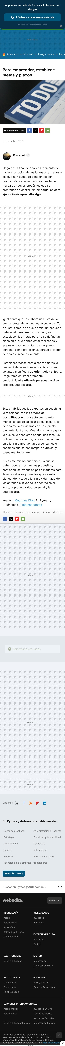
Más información (51, 1042)
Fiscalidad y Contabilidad (47, 837)
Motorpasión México (44, 1023)
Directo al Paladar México (17, 1023)
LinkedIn (45, 802)
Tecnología (39, 843)
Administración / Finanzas (47, 830)
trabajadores (40, 862)
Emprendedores (31, 505)
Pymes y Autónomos (44, 987)
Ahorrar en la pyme (44, 856)
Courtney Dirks (25, 500)
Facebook (29, 130)
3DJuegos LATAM (43, 1008)
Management (11, 843)
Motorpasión (40, 961)
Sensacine (39, 939)
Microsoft (29, 54)
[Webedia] (13, 902)
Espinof (37, 944)
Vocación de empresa (27, 512)
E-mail (47, 130)
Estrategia (9, 837)
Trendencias (10, 982)
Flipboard (41, 130)
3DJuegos (39, 917)
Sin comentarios (16, 130)
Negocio (8, 856)
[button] (21, 155)
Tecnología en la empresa (18, 862)
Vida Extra (39, 922)
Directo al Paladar (13, 961)
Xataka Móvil (10, 922)
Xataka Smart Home (14, 932)
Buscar (61, 887)
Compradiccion (11, 991)
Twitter (35, 130)
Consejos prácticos (14, 830)
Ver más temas (13, 873)
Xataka (7, 917)
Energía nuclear (46, 54)
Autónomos (13, 54)
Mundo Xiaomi (11, 936)
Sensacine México (43, 1013)
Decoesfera (10, 987)
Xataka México (11, 1008)
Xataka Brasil (10, 1013)
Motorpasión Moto (43, 965)
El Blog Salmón (41, 982)
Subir (52, 900)
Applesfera (9, 927)
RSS (31, 802)
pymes (7, 850)
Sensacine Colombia (44, 1018)
